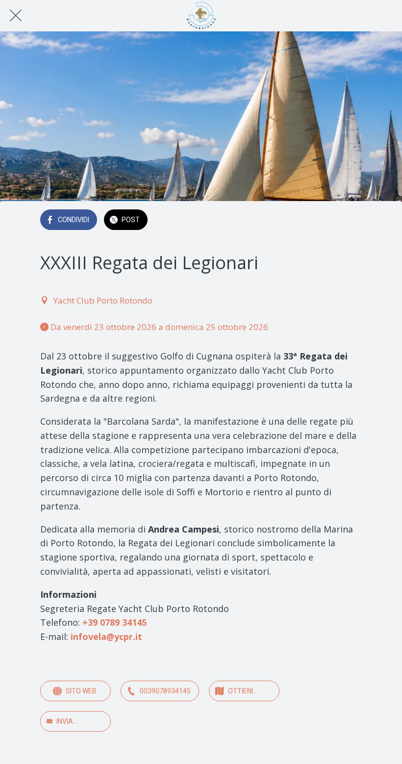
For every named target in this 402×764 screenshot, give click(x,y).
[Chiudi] (16, 16)
